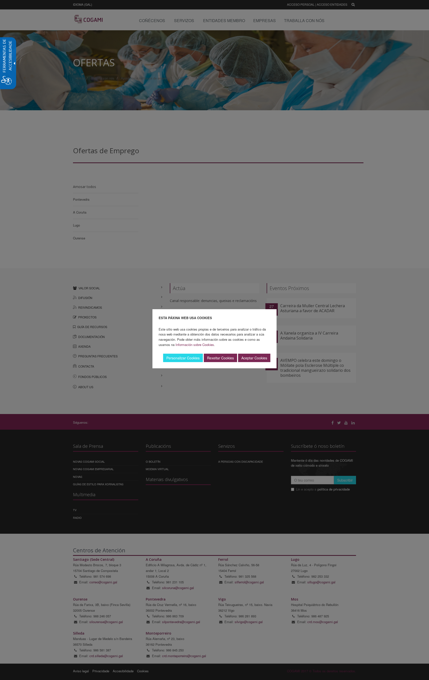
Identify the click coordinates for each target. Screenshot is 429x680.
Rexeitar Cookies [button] (220, 357)
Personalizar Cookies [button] (183, 357)
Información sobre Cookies (195, 344)
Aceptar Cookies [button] (254, 357)
